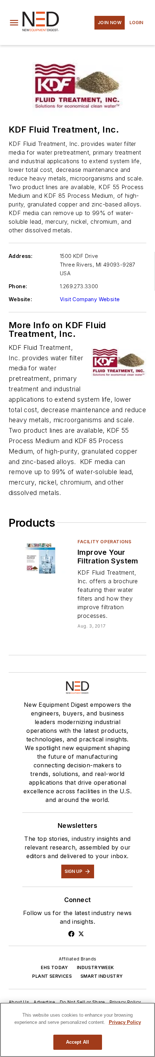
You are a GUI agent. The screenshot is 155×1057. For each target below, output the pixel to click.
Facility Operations (104, 541)
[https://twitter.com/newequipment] (81, 933)
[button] (14, 22)
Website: (20, 299)
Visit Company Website (90, 299)
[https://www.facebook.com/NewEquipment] (71, 933)
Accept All (77, 1042)
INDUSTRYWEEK (95, 967)
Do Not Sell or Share (82, 1002)
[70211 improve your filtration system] (40, 556)
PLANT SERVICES (52, 976)
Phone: (18, 286)
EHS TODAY (54, 967)
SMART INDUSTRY (101, 976)
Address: (20, 256)
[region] (77, 1030)
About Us (19, 1002)
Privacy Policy (125, 1002)
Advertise (45, 1002)
